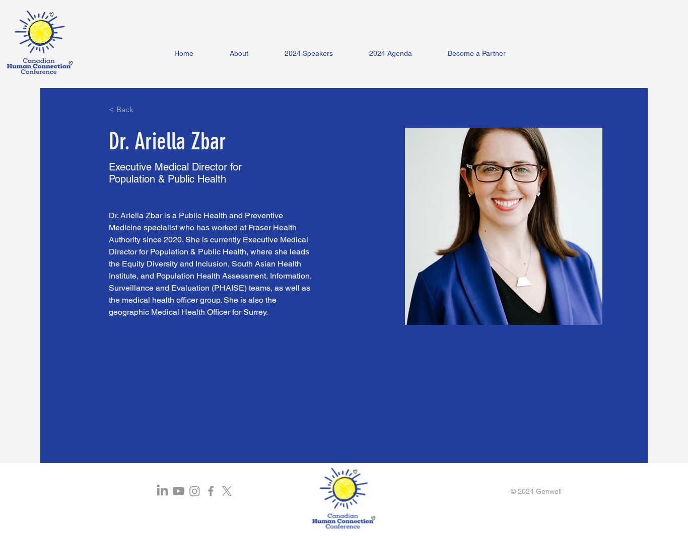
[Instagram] (194, 491)
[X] (227, 491)
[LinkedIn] (162, 491)
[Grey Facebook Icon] (211, 491)
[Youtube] (178, 491)
